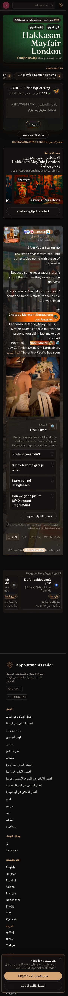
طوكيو (9, 819)
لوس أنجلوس (13, 737)
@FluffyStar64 (27, 57)
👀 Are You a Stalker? (44, 248)
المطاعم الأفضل (40, 236)
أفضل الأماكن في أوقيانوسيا (21, 792)
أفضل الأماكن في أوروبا (19, 764)
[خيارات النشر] (56, 233)
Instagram (12, 850)
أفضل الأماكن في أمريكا (19, 723)
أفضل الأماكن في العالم (19, 716)
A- (9, 697)
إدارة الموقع (36, 27)
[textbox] (33, 108)
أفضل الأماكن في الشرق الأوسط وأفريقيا (29, 778)
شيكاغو (10, 757)
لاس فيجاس (12, 751)
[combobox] (32, 5)
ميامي (9, 744)
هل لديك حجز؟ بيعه (33, 134)
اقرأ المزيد (13, 352)
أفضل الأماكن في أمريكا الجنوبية (24, 785)
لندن (8, 799)
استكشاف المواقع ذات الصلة (33, 211)
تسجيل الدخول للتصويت (39, 516)
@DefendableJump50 (37, 581)
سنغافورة (11, 826)
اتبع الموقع (53, 27)
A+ (24, 697)
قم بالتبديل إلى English (33, 976)
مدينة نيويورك (13, 730)
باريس (9, 805)
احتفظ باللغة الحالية (33, 986)
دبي (8, 812)
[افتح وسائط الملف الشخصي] (11, 234)
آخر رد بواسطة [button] (34, 550)
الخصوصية (11, 993)
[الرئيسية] (60, 5)
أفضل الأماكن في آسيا (18, 771)
